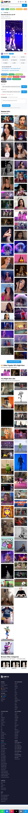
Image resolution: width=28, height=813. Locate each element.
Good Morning (3, 734)
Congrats (2, 732)
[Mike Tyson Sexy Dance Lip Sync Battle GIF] (20, 557)
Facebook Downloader (5, 777)
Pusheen (16, 707)
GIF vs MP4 (17, 753)
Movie (16, 704)
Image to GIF (3, 760)
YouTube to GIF (3, 768)
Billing (2, 700)
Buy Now (16, 737)
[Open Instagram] (11, 811)
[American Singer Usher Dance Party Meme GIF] (20, 521)
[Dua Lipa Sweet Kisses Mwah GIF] (20, 151)
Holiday (16, 701)
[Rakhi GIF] (3, 9)
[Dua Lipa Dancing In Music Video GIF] (20, 226)
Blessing (16, 734)
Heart (16, 722)
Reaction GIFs (17, 759)
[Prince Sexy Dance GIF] (7, 454)
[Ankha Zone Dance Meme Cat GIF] (7, 512)
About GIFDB (3, 782)
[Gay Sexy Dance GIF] (7, 597)
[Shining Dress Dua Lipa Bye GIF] (7, 234)
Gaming (16, 698)
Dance (16, 692)
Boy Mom (16, 735)
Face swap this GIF (6, 68)
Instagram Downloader (5, 774)
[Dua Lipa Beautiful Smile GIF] (7, 168)
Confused (2, 725)
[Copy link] (25, 811)
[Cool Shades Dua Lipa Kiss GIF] (20, 328)
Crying (2, 723)
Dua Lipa (6, 12)
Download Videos (18, 754)
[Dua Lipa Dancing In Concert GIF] (20, 314)
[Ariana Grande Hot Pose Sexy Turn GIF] (20, 533)
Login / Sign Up (3, 694)
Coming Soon (17, 731)
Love (15, 703)
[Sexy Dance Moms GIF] (7, 445)
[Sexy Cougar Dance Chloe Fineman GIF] (7, 557)
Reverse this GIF (5, 70)
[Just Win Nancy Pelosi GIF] (7, 498)
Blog (2, 783)
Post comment (6, 105)
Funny (16, 697)
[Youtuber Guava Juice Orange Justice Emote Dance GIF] (7, 583)
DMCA (2, 786)
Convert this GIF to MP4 (14, 70)
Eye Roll (2, 735)
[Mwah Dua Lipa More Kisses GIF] (7, 317)
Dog (15, 695)
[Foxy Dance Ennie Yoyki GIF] (7, 434)
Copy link (3, 84)
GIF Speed (2, 754)
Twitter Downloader (4, 772)
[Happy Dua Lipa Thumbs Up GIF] (7, 307)
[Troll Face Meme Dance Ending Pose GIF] (20, 397)
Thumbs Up (3, 722)
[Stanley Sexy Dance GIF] (7, 402)
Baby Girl (16, 729)
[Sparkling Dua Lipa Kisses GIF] (20, 285)
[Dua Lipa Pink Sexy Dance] (5, 372)
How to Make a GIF (4, 798)
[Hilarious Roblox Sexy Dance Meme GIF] (7, 418)
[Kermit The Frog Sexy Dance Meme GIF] (7, 467)
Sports (16, 709)
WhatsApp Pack (4, 765)
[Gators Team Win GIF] (20, 503)
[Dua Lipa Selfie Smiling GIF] (7, 263)
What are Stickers (4, 799)
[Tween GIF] (7, 9)
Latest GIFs (3, 683)
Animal (16, 683)
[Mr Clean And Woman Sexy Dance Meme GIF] (7, 479)
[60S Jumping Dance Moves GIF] (20, 512)
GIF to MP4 (3, 751)
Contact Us (3, 785)
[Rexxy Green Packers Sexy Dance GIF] (7, 615)
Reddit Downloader (4, 775)
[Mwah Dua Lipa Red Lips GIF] (20, 122)
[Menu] (25, 1)
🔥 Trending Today (4, 688)
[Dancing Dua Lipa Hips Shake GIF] (7, 195)
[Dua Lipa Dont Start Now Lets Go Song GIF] (20, 270)
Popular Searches (4, 691)
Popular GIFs (3, 801)
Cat (15, 689)
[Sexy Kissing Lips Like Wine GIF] (7, 571)
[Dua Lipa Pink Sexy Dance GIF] (20, 215)
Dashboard (3, 699)
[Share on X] (16, 811)
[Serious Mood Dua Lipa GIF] (20, 203)
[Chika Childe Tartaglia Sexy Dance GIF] (20, 424)
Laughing (2, 719)
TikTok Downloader (4, 771)
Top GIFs (2, 686)
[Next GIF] (25, 35)
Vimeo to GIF (3, 769)
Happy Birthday (17, 700)
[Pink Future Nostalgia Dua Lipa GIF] (20, 190)
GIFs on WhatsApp (18, 748)
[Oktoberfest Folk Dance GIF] (20, 480)
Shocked (2, 737)
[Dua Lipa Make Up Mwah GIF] (7, 132)
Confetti (16, 720)
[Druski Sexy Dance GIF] (7, 527)
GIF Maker (2, 745)
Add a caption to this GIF (15, 68)
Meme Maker (3, 759)
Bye (1, 729)
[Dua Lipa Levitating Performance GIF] (20, 300)
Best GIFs (16, 757)
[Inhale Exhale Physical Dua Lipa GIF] (20, 259)
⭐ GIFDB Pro (3, 696)
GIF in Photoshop (18, 745)
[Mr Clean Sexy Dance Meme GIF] (7, 388)
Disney (16, 694)
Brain (16, 726)
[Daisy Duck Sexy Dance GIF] (20, 494)
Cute (15, 691)
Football (16, 719)
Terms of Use (3, 789)
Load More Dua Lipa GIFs (14, 361)
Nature (16, 706)
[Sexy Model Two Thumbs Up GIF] (20, 566)
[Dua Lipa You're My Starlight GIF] (20, 247)
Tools (2, 740)
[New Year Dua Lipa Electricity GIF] (7, 334)
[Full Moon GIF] (12, 9)
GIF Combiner (3, 757)
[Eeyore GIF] (25, 9)
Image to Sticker (4, 763)
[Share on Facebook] (7, 811)
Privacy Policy (3, 788)
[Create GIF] (21, 2)
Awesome (16, 725)
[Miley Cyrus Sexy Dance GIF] (20, 592)
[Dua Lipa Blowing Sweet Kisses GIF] (7, 151)
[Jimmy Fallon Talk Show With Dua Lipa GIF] (20, 347)
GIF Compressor (4, 748)
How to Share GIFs (4, 796)
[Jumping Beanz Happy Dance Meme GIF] (7, 543)
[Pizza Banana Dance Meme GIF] (20, 408)
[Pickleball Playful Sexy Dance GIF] (20, 386)
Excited (2, 720)
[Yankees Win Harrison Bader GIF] (20, 582)
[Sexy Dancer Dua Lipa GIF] (7, 213)
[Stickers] (19, 2)
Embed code (3, 89)
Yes (1, 728)
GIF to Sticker (3, 762)
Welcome (2, 738)
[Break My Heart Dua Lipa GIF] (7, 119)
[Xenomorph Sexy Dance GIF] (20, 462)
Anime (16, 685)
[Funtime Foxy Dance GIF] (7, 648)
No (1, 726)
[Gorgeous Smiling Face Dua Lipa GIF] (7, 276)
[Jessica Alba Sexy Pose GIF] (20, 547)
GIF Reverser (3, 753)
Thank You (3, 717)
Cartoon (16, 688)
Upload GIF (3, 697)
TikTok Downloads (18, 756)
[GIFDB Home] (1, 12)
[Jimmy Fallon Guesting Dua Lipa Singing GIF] (7, 326)
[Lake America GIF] (19, 9)
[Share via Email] (21, 811)
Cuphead (16, 716)
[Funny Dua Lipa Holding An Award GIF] (20, 165)
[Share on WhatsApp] (2, 811)
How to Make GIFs (18, 742)
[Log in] (23, 2)
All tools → (3, 742)
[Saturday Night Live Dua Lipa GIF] (7, 351)
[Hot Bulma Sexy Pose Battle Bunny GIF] (7, 633)
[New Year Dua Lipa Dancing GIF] (20, 338)
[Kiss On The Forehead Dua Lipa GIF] (7, 342)
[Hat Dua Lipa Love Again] (15, 372)
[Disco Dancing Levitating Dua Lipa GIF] (7, 204)
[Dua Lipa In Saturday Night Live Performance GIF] (20, 355)
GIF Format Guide (18, 751)
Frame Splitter (3, 756)
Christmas (16, 717)
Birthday (16, 686)
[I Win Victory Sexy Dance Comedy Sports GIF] (7, 487)
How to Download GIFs (5, 795)
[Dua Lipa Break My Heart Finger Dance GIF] (20, 136)
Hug (1, 731)
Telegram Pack (3, 766)
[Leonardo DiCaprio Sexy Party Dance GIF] (20, 416)
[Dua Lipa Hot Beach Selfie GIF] (7, 292)
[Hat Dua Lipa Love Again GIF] (7, 222)
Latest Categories (4, 685)
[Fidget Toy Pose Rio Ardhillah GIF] (20, 574)
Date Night (16, 732)
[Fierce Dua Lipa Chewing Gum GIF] (20, 176)
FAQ (1, 793)
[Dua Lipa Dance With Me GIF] (7, 250)
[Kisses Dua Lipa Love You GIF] (7, 184)
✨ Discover (3, 689)
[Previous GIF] (2, 35)
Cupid (16, 714)
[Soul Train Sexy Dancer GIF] (20, 434)
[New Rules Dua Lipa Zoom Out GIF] (20, 235)
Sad (1, 714)
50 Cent (16, 738)
